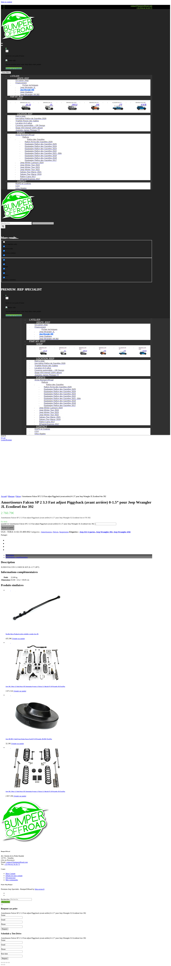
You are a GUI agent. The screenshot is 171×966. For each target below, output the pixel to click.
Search (3, 436)
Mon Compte (10, 874)
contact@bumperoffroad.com (141, 6)
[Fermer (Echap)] (2, 962)
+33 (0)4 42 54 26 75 (144, 8)
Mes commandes (12, 880)
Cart (3, 438)
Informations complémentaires (17, 557)
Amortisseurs (46, 532)
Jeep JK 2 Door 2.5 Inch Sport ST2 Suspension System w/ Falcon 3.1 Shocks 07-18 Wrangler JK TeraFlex (35, 686)
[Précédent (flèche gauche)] (2, 964)
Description (10, 555)
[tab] (79, 555)
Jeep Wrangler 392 (104, 532)
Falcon (18, 496)
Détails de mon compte (14, 876)
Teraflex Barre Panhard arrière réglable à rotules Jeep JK (22, 634)
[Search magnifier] (3, 226)
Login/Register (6, 440)
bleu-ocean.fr (39, 889)
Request (4, 929)
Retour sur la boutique (14, 68)
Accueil (4, 496)
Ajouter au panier (7, 528)
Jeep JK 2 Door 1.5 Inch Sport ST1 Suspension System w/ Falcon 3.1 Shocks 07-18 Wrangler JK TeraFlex (35, 791)
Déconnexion (10, 878)
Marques (11, 496)
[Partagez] (4, 962)
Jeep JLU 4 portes (87, 532)
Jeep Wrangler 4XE (122, 532)
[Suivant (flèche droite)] (4, 964)
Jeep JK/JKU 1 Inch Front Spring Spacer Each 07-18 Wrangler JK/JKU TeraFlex (29, 739)
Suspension (64, 532)
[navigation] (76, 132)
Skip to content (6, 2)
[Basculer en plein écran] (6, 962)
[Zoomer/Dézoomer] (9, 962)
